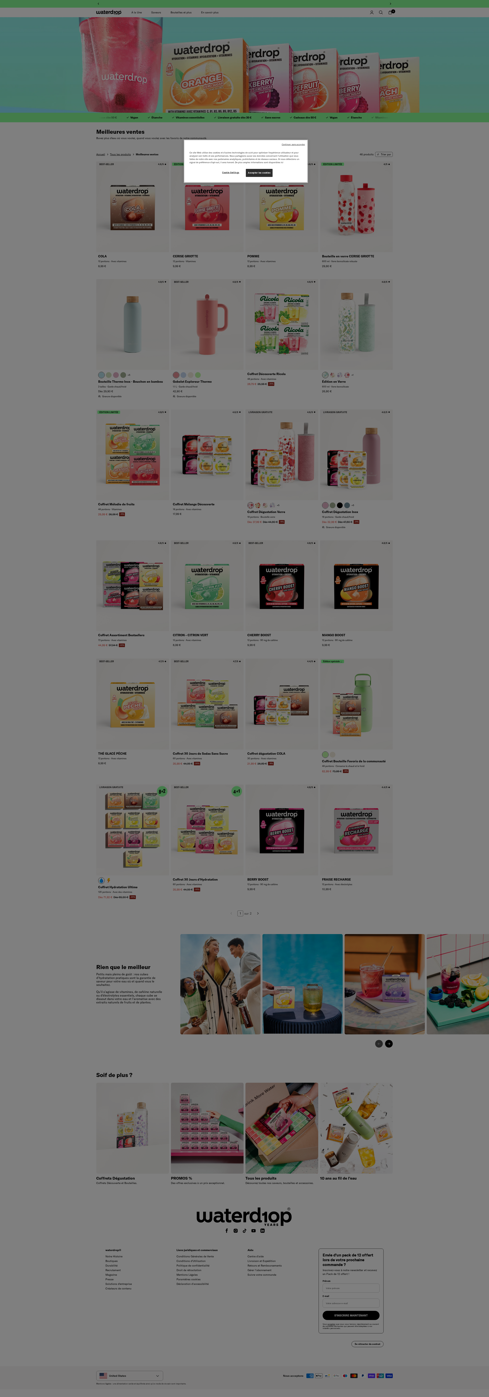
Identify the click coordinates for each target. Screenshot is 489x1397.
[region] (246, 161)
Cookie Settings (230, 172)
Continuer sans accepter (293, 144)
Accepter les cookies (259, 172)
